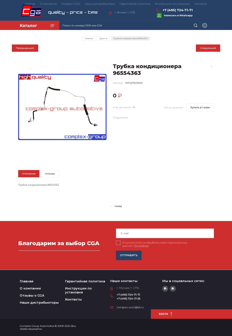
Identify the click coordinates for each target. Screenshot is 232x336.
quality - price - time (73, 12)
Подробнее (141, 245)
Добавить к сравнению (211, 66)
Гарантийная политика (85, 281)
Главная (26, 281)
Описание (29, 173)
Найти (195, 25)
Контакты (73, 299)
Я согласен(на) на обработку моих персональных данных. (154, 244)
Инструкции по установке (78, 290)
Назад (118, 206)
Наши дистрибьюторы (39, 302)
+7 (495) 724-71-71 (178, 10)
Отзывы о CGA (32, 295)
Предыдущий (25, 48)
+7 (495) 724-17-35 (128, 298)
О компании (30, 288)
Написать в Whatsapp (178, 15)
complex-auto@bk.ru (130, 307)
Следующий (208, 48)
